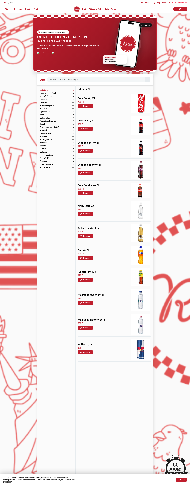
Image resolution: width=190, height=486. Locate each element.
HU (5, 3)
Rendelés (18, 9)
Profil (36, 9)
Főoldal (8, 9)
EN (11, 3)
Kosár (28, 9)
